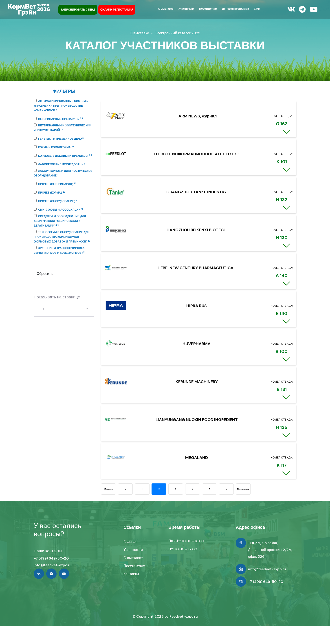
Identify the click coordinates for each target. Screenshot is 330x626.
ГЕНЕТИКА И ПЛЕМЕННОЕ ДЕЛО (61, 139)
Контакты (131, 574)
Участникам (133, 549)
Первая (108, 489)
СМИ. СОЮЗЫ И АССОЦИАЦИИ (61, 210)
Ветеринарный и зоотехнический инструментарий (62, 128)
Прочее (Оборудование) (57, 201)
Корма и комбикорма (56, 147)
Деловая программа (235, 9)
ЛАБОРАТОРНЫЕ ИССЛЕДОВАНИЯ (63, 164)
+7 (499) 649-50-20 (51, 558)
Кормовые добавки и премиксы (65, 156)
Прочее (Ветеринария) (57, 184)
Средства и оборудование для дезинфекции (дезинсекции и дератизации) (60, 220)
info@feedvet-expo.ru (53, 565)
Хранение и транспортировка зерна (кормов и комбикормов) (59, 250)
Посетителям (134, 566)
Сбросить (45, 273)
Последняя (243, 489)
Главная (130, 541)
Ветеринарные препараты (60, 119)
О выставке (139, 33)
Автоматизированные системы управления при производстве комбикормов (61, 105)
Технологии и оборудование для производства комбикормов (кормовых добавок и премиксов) (62, 236)
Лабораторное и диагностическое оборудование (63, 173)
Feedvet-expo (181, 616)
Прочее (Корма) (51, 193)
